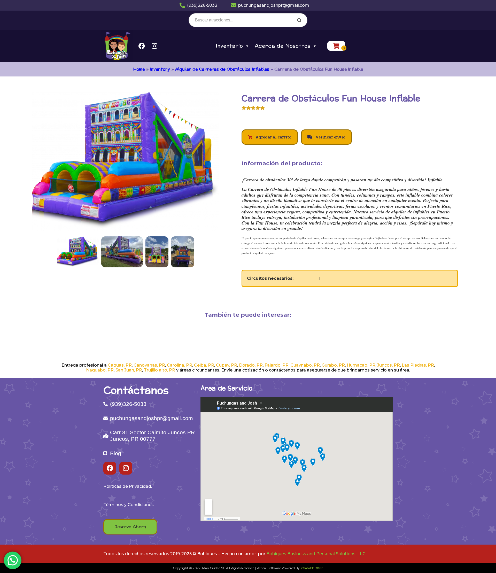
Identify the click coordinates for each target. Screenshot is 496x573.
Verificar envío (329, 137)
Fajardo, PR (277, 365)
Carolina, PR (179, 365)
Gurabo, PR (333, 365)
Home (139, 69)
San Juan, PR (128, 370)
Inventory (160, 69)
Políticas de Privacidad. (127, 486)
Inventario (229, 46)
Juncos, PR (388, 365)
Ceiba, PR (204, 365)
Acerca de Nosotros (282, 46)
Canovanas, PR (149, 365)
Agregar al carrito (272, 137)
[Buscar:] (248, 20)
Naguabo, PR (100, 370)
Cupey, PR (226, 365)
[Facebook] (141, 46)
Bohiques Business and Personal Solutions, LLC (316, 553)
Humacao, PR (361, 365)
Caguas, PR (120, 365)
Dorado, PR (251, 365)
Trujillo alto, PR (159, 370)
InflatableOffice (311, 568)
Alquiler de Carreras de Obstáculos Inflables (222, 69)
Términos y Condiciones (128, 504)
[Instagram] (154, 46)
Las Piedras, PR (418, 365)
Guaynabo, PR (305, 365)
